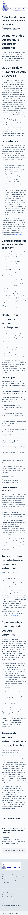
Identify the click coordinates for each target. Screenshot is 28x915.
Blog (3, 907)
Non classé (5, 29)
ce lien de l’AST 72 (16, 615)
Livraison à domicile (7, 895)
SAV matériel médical (8, 901)
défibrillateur (17, 234)
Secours (4, 903)
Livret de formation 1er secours (11, 897)
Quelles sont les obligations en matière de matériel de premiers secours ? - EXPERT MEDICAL (13, 830)
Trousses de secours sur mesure (11, 905)
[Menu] (25, 5)
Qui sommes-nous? (7, 875)
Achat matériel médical (8, 893)
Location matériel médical (9, 899)
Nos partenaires (6, 879)
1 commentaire (13, 29)
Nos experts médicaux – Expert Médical (13, 877)
